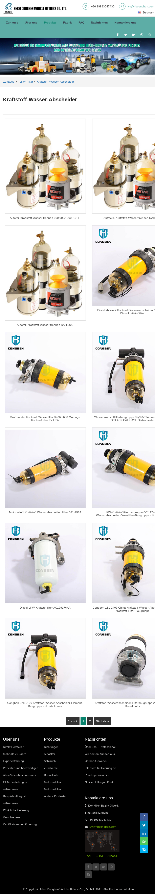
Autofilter (49, 754)
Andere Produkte (55, 796)
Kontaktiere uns (125, 22)
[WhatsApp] (141, 34)
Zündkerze (51, 768)
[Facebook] (117, 34)
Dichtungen (51, 746)
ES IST (99, 855)
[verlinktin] (133, 34)
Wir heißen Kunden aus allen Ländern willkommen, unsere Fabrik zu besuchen (102, 755)
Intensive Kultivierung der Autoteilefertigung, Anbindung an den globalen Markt (101, 769)
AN (89, 855)
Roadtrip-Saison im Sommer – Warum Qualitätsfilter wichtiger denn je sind (99, 776)
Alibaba (112, 855)
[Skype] (149, 34)
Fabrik (67, 22)
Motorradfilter (52, 782)
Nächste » (102, 721)
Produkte (50, 22)
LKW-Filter (26, 81)
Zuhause (12, 22)
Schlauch (50, 761)
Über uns (31, 22)
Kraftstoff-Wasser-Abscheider (55, 81)
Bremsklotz (51, 775)
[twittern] (125, 34)
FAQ (81, 22)
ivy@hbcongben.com (141, 6)
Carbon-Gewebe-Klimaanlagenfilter (96, 762)
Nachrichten (99, 22)
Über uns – (100, 747)
